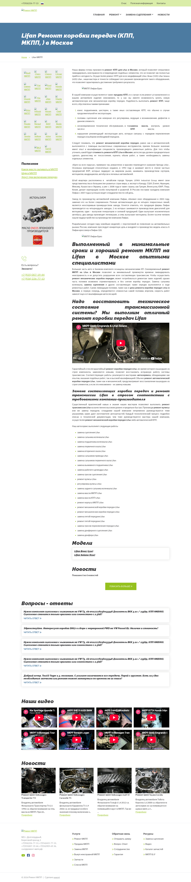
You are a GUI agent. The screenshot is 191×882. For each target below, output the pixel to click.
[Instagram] (33, 855)
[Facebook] (28, 855)
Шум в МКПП (29, 173)
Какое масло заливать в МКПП (39, 169)
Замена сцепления (138, 14)
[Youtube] (23, 855)
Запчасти (78, 859)
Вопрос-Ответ (121, 844)
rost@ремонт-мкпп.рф (31, 849)
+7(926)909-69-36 (47, 846)
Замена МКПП (81, 849)
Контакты (161, 3)
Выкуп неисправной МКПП (87, 854)
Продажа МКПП (81, 844)
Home (24, 57)
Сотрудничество (122, 849)
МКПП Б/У (150, 854)
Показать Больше (120, 586)
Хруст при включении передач (39, 177)
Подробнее (26, 815)
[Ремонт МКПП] (39, 10)
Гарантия (118, 854)
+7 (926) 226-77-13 (33, 278)
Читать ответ (31, 618)
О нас (124, 3)
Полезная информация (141, 3)
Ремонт (114, 14)
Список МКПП (81, 864)
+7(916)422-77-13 (47, 843)
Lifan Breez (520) (83, 551)
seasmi (57, 877)
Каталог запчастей (154, 849)
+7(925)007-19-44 (29, 846)
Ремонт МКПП (81, 838)
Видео (148, 844)
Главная (99, 14)
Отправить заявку (122, 838)
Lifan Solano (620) (84, 555)
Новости (164, 14)
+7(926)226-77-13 (29, 3)
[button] (120, 17)
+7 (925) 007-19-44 (33, 274)
